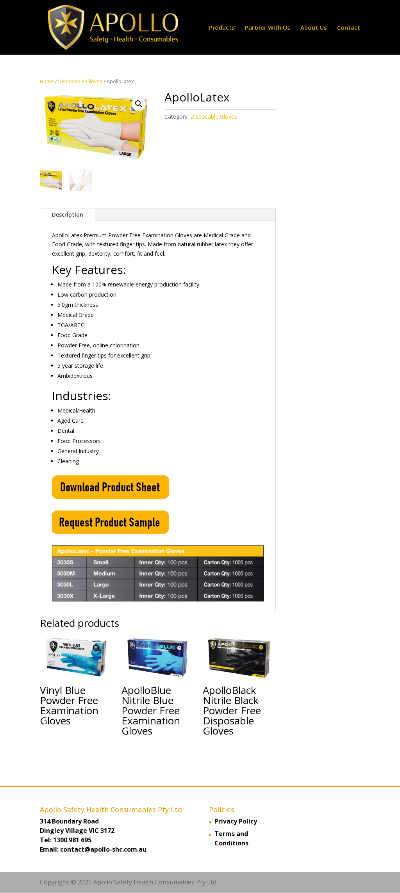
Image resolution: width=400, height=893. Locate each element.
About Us (313, 28)
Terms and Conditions (231, 838)
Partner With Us (267, 28)
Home (47, 81)
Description (67, 214)
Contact (348, 28)
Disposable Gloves (80, 81)
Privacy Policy (235, 821)
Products (222, 28)
